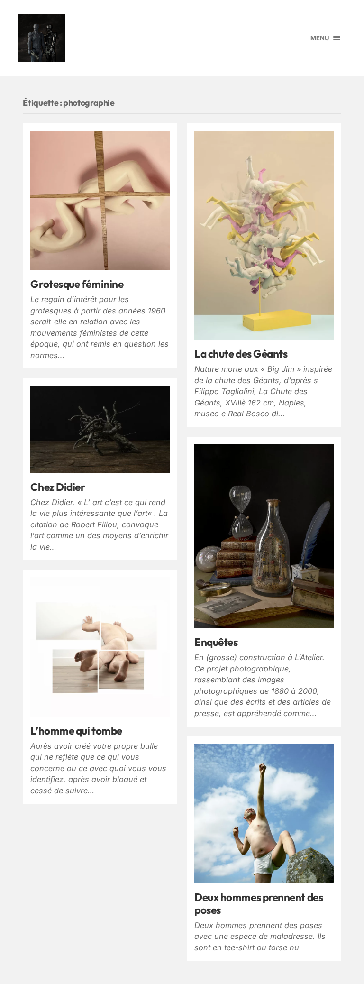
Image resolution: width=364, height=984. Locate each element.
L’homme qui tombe (76, 730)
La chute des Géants (240, 353)
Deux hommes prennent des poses (258, 903)
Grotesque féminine (76, 284)
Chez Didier (57, 487)
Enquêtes (215, 642)
